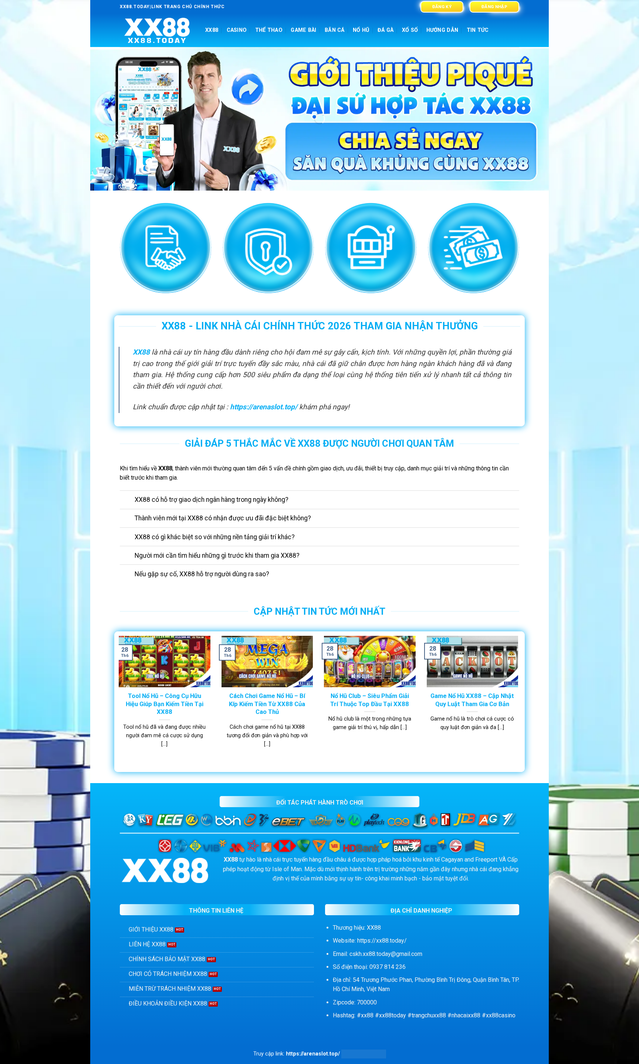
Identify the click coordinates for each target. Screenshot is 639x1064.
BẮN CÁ (335, 30)
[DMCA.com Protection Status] (363, 1054)
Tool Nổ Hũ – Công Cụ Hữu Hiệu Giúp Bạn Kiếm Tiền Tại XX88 (164, 703)
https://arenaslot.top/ (263, 407)
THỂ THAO (269, 30)
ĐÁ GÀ (385, 30)
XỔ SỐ (410, 30)
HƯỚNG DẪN (442, 30)
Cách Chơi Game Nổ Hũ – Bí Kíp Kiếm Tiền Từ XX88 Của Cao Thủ (267, 703)
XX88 (211, 30)
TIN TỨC (478, 30)
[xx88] (157, 30)
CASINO (237, 30)
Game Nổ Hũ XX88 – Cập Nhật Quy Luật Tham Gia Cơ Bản (472, 700)
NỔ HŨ (361, 30)
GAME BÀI (303, 30)
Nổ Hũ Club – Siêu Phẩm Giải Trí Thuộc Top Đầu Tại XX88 (369, 700)
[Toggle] (127, 500)
